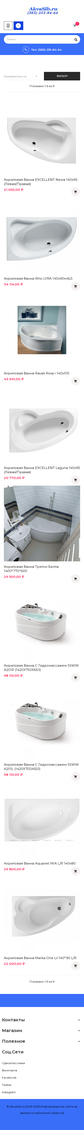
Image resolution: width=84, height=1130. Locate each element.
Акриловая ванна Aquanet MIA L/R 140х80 (40, 863)
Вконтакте (9, 1070)
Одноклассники (13, 1063)
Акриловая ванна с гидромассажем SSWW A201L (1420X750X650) (41, 766)
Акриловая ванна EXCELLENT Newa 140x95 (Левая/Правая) (41, 182)
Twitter (7, 1085)
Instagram (9, 1092)
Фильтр (62, 76)
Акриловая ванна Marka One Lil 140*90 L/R (40, 958)
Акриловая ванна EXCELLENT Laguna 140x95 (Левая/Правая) (42, 470)
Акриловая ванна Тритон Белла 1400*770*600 (31, 569)
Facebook (9, 1077)
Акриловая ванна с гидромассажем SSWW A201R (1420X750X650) (41, 667)
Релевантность (21, 76)
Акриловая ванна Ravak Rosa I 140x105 (36, 373)
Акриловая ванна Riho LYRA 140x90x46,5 (38, 278)
